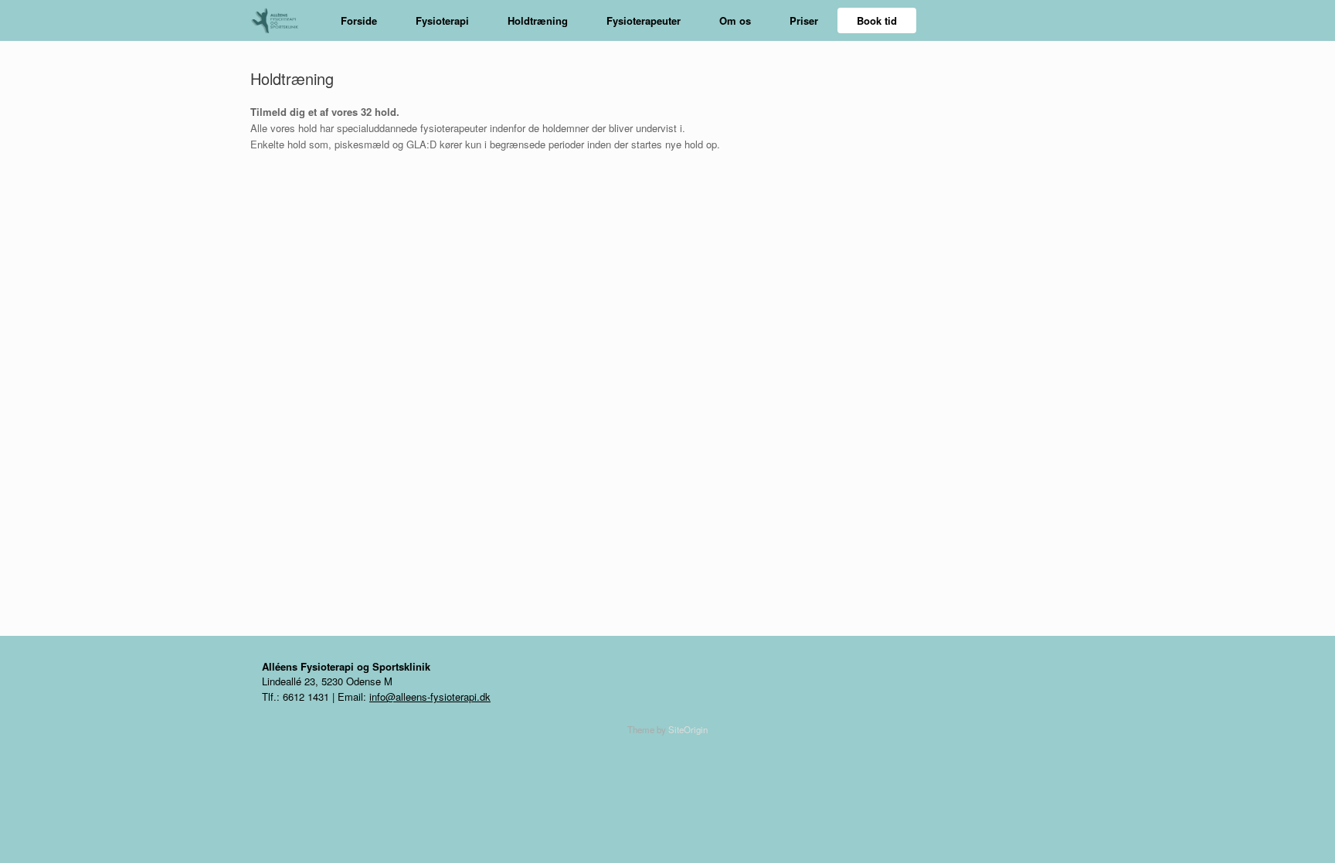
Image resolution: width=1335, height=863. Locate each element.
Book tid (877, 20)
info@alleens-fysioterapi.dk (430, 696)
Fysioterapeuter (643, 20)
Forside (359, 20)
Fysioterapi (442, 20)
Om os (735, 20)
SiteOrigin (688, 729)
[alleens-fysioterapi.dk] (280, 20)
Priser (804, 20)
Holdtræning (538, 20)
